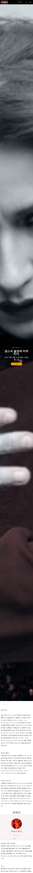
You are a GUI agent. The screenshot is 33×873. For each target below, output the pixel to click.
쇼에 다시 (5, 704)
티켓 (20, 2)
